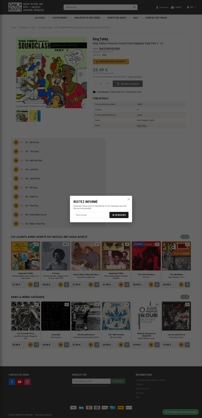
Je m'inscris (119, 215)
